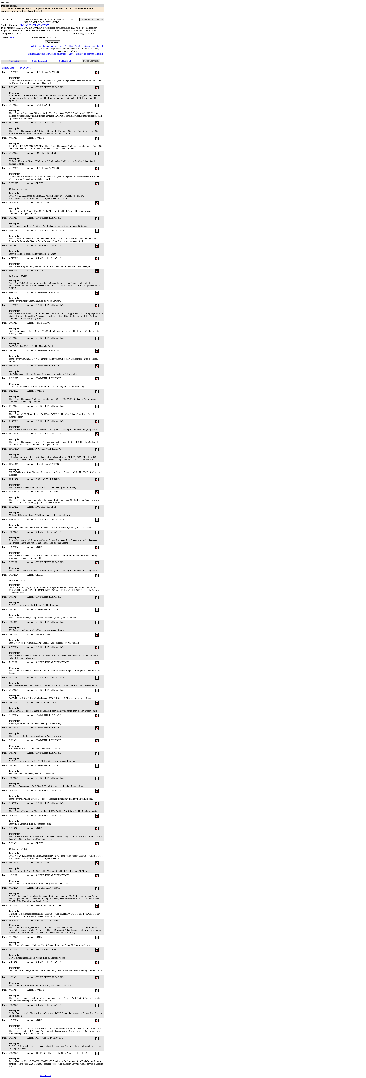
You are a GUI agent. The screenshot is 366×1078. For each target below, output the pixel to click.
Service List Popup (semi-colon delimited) (47, 54)
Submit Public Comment (91, 19)
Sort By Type (24, 68)
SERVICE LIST (39, 61)
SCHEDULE (65, 61)
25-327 (13, 37)
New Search (45, 1075)
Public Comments (91, 61)
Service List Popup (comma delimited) (86, 54)
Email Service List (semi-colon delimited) (47, 46)
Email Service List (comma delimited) (86, 46)
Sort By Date (8, 68)
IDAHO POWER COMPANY (34, 25)
